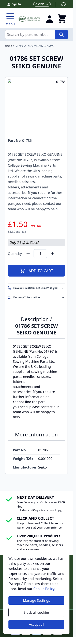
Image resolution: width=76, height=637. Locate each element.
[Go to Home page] (29, 19)
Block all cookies (36, 612)
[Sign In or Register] (50, 19)
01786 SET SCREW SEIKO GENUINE (35, 46)
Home (8, 46)
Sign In (16, 4)
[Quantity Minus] (28, 253)
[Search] (61, 34)
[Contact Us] (61, 4)
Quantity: (15, 253)
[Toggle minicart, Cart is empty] (62, 19)
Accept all (36, 624)
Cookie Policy (43, 588)
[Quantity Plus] (52, 253)
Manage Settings (36, 600)
